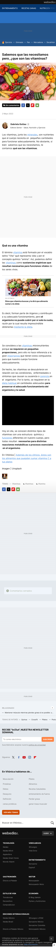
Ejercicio (8, 42)
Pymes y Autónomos (37, 901)
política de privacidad (37, 745)
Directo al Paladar (10, 881)
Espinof (32, 867)
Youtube (24, 757)
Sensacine (33, 864)
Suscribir (47, 739)
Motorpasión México (37, 929)
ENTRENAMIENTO (10, 8)
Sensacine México (36, 922)
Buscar (52, 822)
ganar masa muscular (38, 804)
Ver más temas (11, 812)
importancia (13, 356)
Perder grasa (34, 799)
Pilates (45, 719)
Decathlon (51, 42)
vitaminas (11, 262)
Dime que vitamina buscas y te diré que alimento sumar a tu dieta (26, 302)
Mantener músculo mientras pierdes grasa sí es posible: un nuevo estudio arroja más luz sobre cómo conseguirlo (29, 713)
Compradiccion (9, 905)
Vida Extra (33, 851)
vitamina (18, 252)
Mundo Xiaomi (8, 862)
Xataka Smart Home (11, 858)
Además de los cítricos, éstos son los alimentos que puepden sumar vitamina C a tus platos (26, 458)
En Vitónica (9, 298)
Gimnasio (19, 42)
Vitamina (41, 484)
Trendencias (8, 897)
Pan (28, 42)
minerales (32, 134)
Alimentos (33, 784)
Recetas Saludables (37, 789)
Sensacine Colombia (37, 925)
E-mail (37, 105)
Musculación (8, 779)
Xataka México (9, 918)
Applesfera (7, 854)
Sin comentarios (12, 105)
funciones (7, 438)
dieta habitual (9, 383)
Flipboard (32, 105)
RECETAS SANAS (28, 8)
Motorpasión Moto (36, 884)
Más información (31, 944)
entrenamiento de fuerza (39, 794)
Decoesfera (7, 901)
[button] (20, 124)
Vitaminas (16, 484)
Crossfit (34, 719)
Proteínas (7, 784)
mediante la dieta (23, 327)
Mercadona (38, 42)
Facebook (23, 105)
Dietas (5, 789)
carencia (45, 376)
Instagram (29, 757)
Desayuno (7, 794)
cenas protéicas (9, 804)
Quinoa (24, 719)
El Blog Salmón (35, 897)
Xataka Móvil (8, 851)
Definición (7, 799)
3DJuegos (33, 847)
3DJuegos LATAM (36, 918)
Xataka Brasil (8, 922)
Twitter (28, 105)
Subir (46, 833)
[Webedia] (50, 2)
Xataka (5, 847)
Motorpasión (34, 881)
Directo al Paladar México (13, 929)
